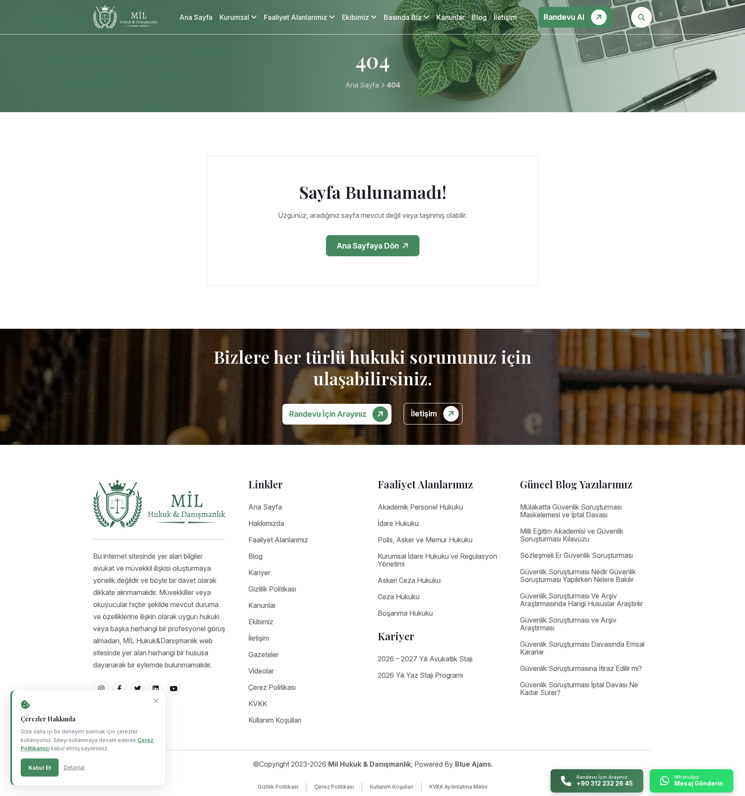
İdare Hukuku (398, 523)
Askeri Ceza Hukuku (409, 580)
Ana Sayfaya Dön (369, 245)
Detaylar (74, 767)
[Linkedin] (156, 688)
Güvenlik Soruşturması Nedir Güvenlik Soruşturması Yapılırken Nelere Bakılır (578, 575)
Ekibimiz (356, 17)
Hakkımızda (266, 523)
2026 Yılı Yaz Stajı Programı (420, 675)
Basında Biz (403, 17)
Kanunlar (450, 17)
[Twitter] (137, 688)
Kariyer (259, 572)
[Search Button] (641, 17)
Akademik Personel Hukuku (420, 507)
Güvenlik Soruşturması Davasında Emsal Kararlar (582, 648)
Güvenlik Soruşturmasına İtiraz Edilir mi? (581, 668)
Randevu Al (565, 17)
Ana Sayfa (196, 17)
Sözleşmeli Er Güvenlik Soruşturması (576, 555)
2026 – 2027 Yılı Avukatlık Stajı (425, 658)
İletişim (505, 17)
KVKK (257, 703)
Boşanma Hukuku (405, 613)
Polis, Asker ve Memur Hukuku (425, 539)
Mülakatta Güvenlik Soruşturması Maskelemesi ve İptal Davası (571, 511)
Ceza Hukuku (398, 596)
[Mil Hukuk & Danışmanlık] (125, 17)
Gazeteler (263, 654)
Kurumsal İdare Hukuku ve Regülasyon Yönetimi (437, 560)
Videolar (261, 671)
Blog (479, 17)
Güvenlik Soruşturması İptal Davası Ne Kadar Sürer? (579, 688)
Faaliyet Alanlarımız (296, 17)
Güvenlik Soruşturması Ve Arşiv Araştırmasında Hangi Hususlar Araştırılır (581, 599)
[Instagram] (101, 688)
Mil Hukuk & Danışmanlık (369, 764)
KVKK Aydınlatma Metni (458, 786)
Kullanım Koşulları (274, 720)
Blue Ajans (473, 764)
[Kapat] (156, 701)
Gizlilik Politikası (272, 589)
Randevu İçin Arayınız (328, 413)
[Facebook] (119, 688)
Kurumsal (235, 17)
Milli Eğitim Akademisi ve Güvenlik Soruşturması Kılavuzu (571, 535)
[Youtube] (174, 688)
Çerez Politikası (272, 687)
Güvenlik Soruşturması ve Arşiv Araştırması (568, 624)
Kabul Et (39, 767)
